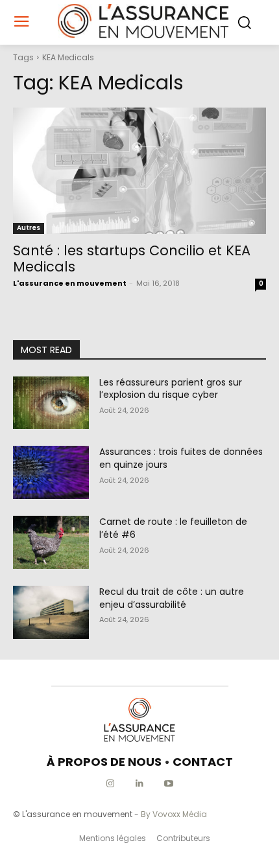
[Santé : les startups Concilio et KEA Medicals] (139, 171)
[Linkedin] (139, 783)
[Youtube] (169, 783)
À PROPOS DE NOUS (104, 762)
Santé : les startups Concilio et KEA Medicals (131, 258)
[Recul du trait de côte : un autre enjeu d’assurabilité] (51, 612)
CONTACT (203, 762)
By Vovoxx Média (174, 814)
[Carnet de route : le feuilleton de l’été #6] (51, 542)
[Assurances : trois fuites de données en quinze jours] (51, 472)
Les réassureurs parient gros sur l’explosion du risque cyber (170, 389)
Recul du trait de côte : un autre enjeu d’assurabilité (171, 598)
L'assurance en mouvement (70, 283)
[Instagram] (110, 783)
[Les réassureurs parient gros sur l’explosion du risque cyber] (51, 403)
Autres (28, 228)
